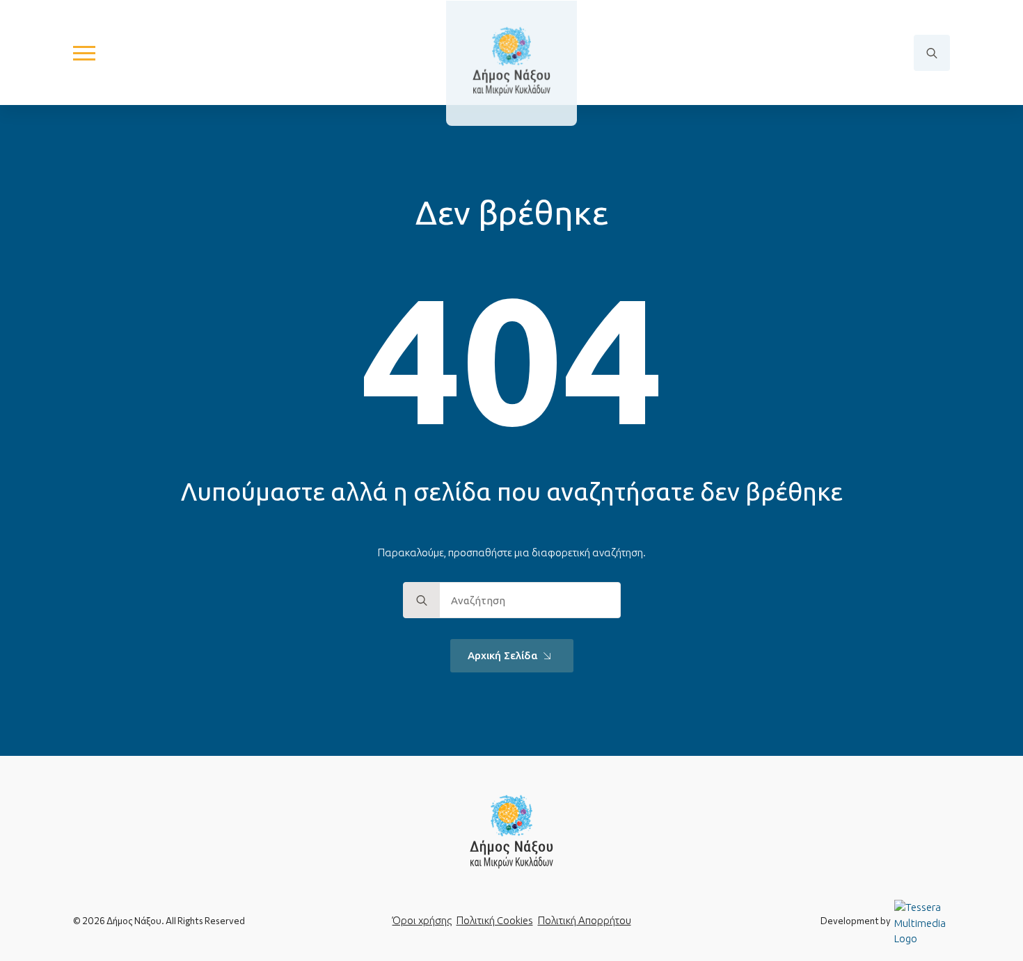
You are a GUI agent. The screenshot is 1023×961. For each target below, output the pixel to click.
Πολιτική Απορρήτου (584, 920)
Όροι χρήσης (422, 920)
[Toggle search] (932, 53)
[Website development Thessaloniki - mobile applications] (922, 922)
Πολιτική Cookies (495, 920)
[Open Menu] (84, 53)
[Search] (422, 601)
